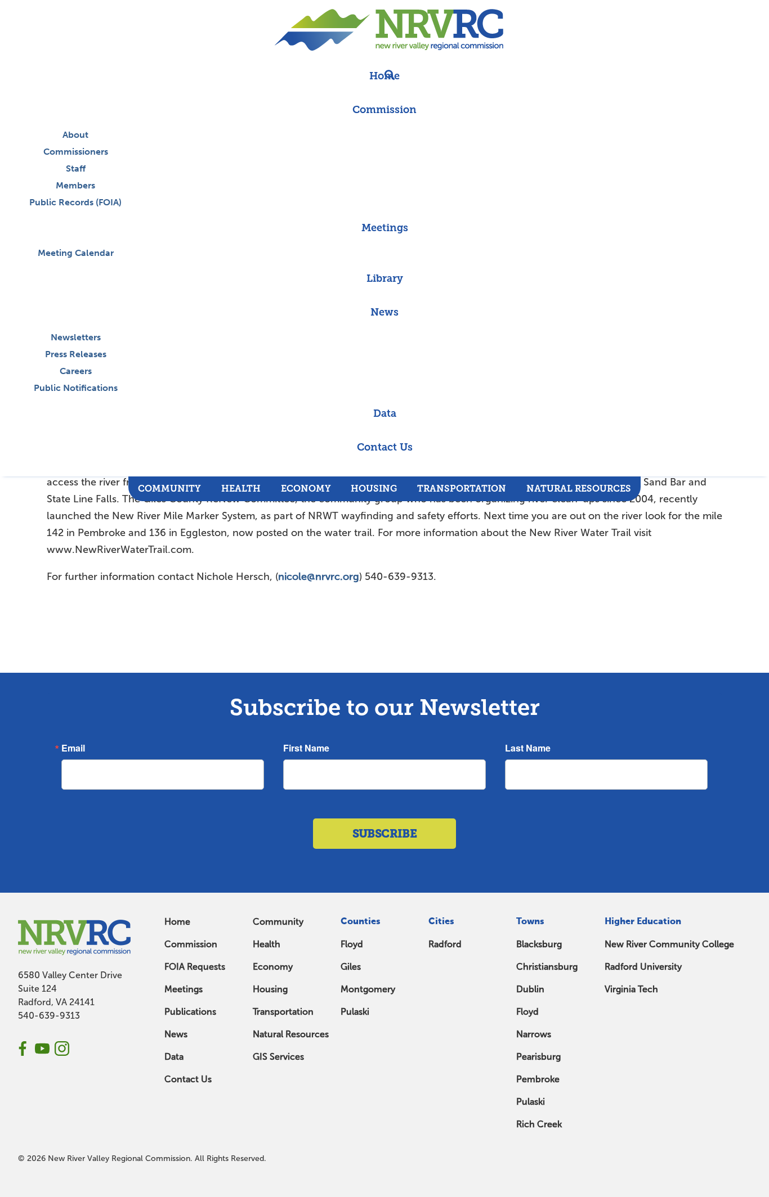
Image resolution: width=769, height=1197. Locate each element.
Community (278, 921)
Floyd (352, 944)
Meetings (183, 989)
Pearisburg (538, 1056)
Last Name (528, 748)
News (175, 1034)
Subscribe (384, 833)
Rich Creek (539, 1124)
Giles (351, 966)
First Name (306, 748)
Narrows (533, 1034)
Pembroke (538, 1079)
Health (266, 944)
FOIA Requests (194, 966)
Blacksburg (539, 944)
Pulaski (355, 1011)
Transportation (283, 1011)
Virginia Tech (631, 989)
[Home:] (384, 29)
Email (73, 748)
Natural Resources (291, 1034)
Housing (270, 989)
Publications (190, 1011)
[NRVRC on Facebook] (22, 1048)
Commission (190, 944)
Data (174, 1056)
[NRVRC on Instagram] (62, 1048)
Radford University (643, 966)
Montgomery (368, 989)
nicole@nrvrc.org (318, 576)
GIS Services (278, 1056)
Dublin (530, 989)
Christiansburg (547, 966)
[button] (384, 470)
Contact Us (188, 1079)
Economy (273, 966)
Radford (445, 944)
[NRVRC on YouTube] (42, 1048)
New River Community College (669, 944)
